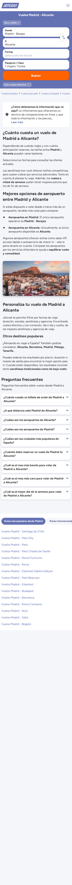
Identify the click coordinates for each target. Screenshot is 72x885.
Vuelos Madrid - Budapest (17, 591)
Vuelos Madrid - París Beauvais (20, 577)
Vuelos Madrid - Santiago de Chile (22, 531)
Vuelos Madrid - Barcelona (17, 597)
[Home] (10, 5)
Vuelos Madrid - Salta (14, 617)
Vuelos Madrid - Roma (15, 564)
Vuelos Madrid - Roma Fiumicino (21, 558)
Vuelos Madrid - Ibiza (14, 610)
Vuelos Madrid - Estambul (17, 584)
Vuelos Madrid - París (14, 544)
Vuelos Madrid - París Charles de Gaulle (25, 551)
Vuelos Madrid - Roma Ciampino (21, 604)
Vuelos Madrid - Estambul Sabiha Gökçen (27, 571)
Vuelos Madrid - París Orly (17, 538)
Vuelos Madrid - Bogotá (16, 624)
